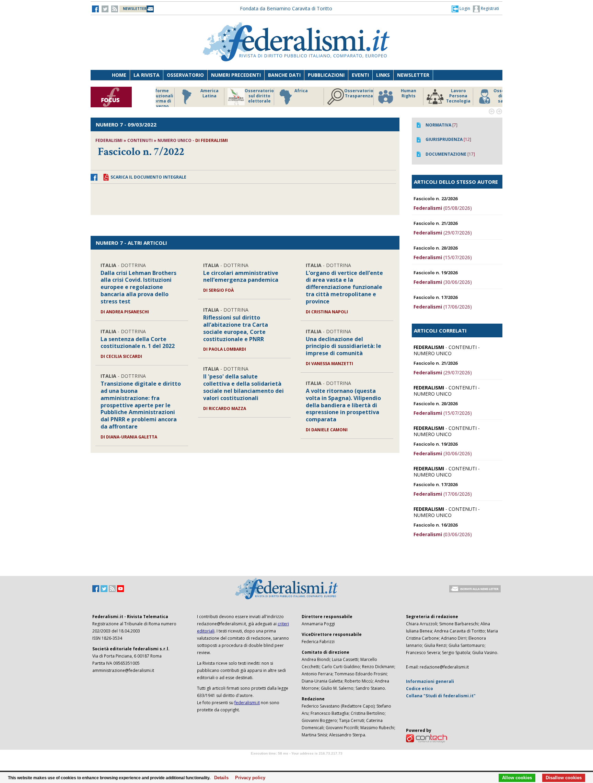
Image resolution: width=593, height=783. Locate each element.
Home (119, 75)
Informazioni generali (430, 681)
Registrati (489, 8)
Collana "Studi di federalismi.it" (441, 696)
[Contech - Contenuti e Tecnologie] (426, 738)
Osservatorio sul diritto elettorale (238, 96)
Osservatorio (185, 75)
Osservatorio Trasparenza (337, 93)
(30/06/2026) (443, 282)
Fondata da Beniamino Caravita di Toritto (286, 8)
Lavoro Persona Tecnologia (437, 96)
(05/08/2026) (443, 208)
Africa (280, 91)
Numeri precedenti (236, 75)
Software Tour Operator (296, 761)
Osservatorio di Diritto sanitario (486, 96)
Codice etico (419, 688)
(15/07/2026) (443, 257)
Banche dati (284, 75)
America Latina (188, 93)
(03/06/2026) (443, 534)
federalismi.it (247, 703)
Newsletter (413, 75)
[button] (461, 8)
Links (383, 75)
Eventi (360, 75)
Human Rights (387, 93)
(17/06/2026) (443, 306)
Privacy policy (248, 777)
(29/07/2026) (443, 232)
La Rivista (146, 75)
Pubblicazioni (326, 75)
